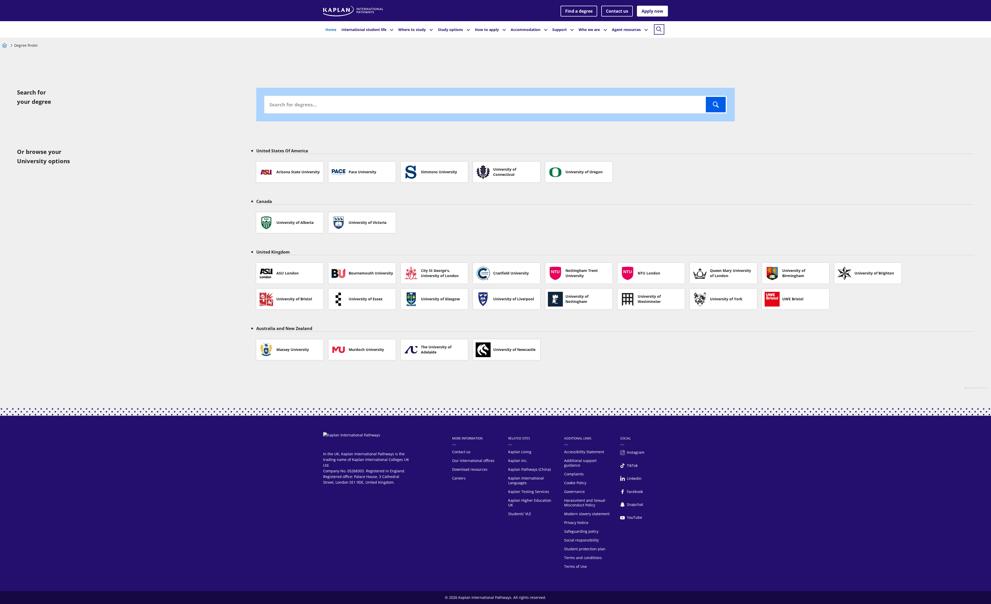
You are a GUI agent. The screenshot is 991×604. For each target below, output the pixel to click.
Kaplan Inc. (518, 460)
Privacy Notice (576, 522)
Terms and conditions (583, 557)
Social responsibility (581, 540)
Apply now (652, 11)
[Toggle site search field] (659, 29)
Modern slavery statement (587, 513)
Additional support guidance (580, 463)
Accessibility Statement (584, 451)
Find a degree (579, 11)
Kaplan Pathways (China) (529, 469)
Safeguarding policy (581, 531)
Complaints (574, 474)
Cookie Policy (575, 482)
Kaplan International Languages (526, 480)
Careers (459, 478)
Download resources (469, 469)
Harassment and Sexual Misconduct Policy (584, 502)
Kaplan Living (519, 451)
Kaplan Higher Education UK (529, 502)
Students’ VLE (519, 513)
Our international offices (473, 460)
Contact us (617, 11)
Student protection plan (584, 548)
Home (330, 29)
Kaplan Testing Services (528, 491)
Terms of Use (575, 566)
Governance (574, 491)
